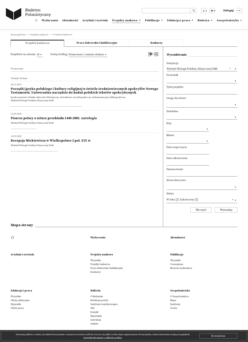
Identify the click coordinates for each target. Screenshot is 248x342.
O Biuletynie (96, 296)
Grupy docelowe (176, 98)
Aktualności (70, 20)
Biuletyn (203, 20)
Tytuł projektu (175, 87)
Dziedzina (172, 111)
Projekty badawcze (100, 264)
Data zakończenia (177, 158)
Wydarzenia (50, 20)
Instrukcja (95, 319)
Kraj (169, 123)
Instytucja (172, 63)
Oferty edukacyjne (20, 300)
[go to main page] (29, 14)
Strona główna (18, 35)
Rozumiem (218, 336)
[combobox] (40, 54)
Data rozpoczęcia (177, 147)
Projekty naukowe (124, 20)
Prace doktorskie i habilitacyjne (96, 42)
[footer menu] (13, 237)
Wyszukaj (226, 210)
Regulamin (96, 316)
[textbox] (167, 104)
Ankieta (94, 323)
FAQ (92, 308)
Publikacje (152, 20)
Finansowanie (175, 169)
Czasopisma (176, 264)
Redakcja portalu (99, 300)
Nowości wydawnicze (181, 268)
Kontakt (94, 312)
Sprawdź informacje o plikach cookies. (103, 337)
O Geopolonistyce (179, 296)
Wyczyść (201, 210)
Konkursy (156, 42)
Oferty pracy (17, 308)
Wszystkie (95, 260)
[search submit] (193, 10)
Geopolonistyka (228, 20)
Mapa (173, 300)
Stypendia (16, 304)
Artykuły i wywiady (95, 20)
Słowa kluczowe (176, 180)
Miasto (170, 135)
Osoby (173, 308)
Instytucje (175, 304)
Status (170, 193)
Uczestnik (172, 75)
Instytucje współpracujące (104, 304)
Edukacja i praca (178, 20)
